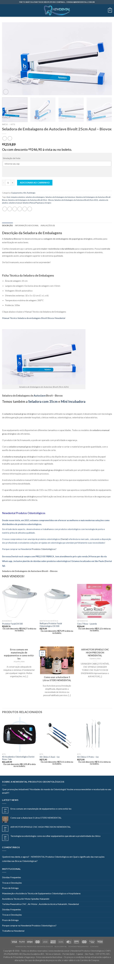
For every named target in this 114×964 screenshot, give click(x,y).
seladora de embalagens (35, 197)
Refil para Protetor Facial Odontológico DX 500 (51, 624)
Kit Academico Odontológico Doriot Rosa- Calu (18, 758)
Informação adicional (27, 225)
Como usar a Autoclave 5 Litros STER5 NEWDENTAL (35, 817)
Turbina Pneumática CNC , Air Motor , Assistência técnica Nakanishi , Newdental (40, 904)
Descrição (7, 225)
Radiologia (31, 193)
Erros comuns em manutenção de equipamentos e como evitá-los (40, 808)
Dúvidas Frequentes (11, 877)
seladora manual (15, 203)
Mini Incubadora (73, 401)
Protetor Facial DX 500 (12, 624)
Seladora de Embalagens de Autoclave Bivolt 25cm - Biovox (31, 200)
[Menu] (3, 10)
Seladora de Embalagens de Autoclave (60, 197)
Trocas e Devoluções (12, 882)
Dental (64, 539)
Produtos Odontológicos (30, 513)
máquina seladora (18, 197)
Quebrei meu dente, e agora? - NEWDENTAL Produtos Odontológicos (35, 856)
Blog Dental (61, 946)
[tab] (7, 225)
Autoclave (40, 395)
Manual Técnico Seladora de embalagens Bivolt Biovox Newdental (33, 318)
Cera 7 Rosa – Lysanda (87, 624)
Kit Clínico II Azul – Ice (50, 757)
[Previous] (7, 58)
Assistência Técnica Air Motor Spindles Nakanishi (25, 898)
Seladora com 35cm (43, 401)
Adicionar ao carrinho (35, 182)
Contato (94, 946)
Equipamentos (17, 193)
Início (5, 124)
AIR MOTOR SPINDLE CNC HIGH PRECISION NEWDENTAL (40, 826)
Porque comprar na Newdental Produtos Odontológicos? (29, 925)
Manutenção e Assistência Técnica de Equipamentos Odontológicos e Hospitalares (41, 893)
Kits (13, 124)
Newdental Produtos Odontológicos (34, 946)
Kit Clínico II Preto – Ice (88, 757)
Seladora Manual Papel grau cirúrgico (37, 203)
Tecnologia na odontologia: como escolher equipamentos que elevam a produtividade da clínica (55, 836)
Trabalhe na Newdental (13, 930)
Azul (8, 197)
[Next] (106, 58)
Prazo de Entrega (10, 888)
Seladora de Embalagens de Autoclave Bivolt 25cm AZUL (76, 200)
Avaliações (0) (48, 225)
